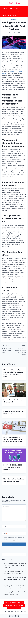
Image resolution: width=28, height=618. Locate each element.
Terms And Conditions (16, 602)
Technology (9, 8)
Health (18, 12)
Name (5, 526)
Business (18, 8)
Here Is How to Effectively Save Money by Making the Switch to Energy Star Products (15, 580)
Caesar (10, 32)
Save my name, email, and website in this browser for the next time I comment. (13, 538)
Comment (6, 506)
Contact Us (13, 15)
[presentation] (14, 390)
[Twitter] (12, 616)
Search (23, 554)
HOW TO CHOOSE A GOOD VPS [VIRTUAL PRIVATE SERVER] (12, 467)
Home (3, 8)
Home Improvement (7, 12)
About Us (18, 608)
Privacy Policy (8, 605)
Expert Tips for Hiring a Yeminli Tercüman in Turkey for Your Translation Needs (12, 439)
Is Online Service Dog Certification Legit (6, 349)
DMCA (15, 605)
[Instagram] (15, 616)
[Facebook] (10, 616)
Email (5, 533)
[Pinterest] (18, 616)
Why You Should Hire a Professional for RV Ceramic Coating (20, 350)
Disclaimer (21, 605)
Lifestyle (4, 15)
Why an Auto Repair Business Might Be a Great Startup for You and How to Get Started (15, 565)
